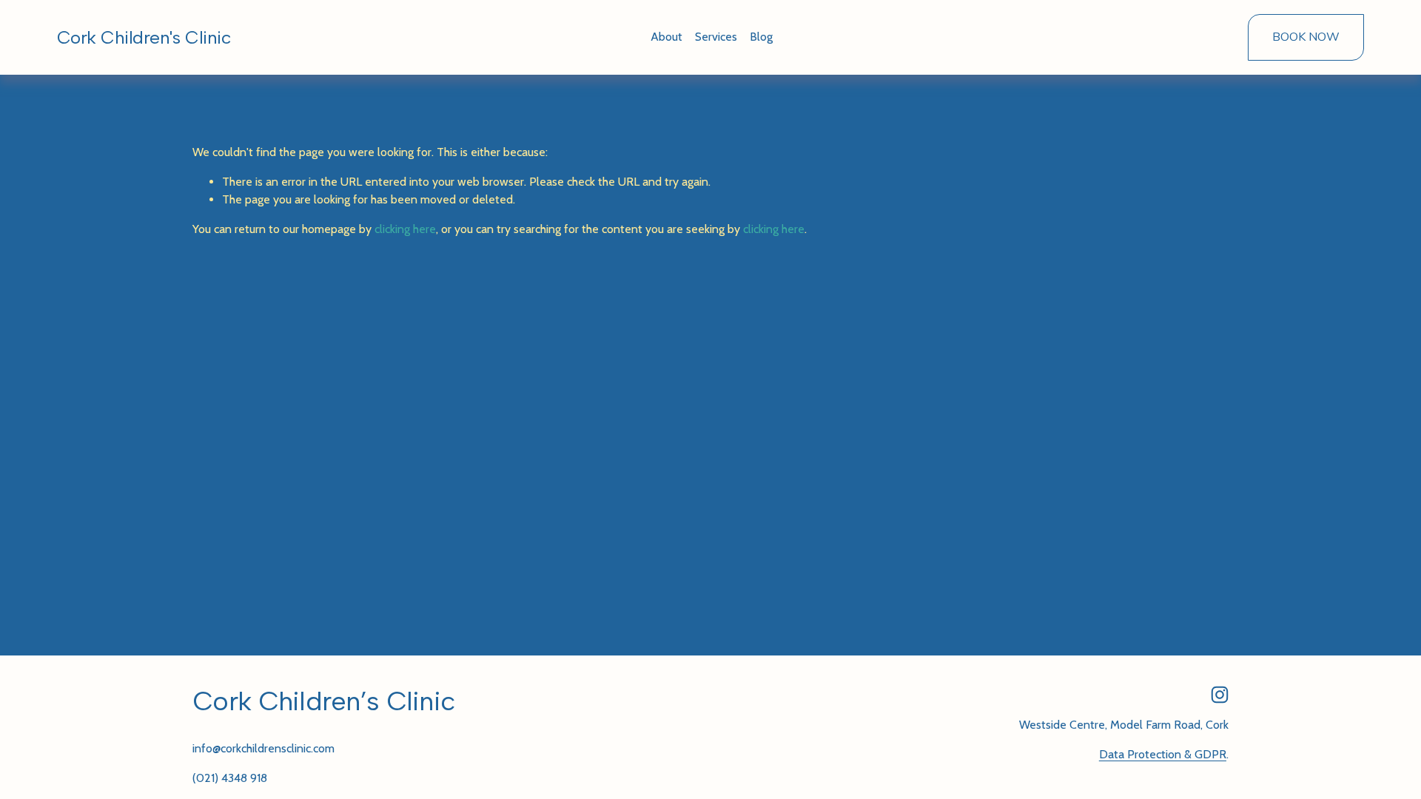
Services (716, 37)
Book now (1306, 37)
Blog (761, 37)
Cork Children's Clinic (143, 37)
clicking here (405, 229)
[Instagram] (1220, 695)
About (666, 37)
